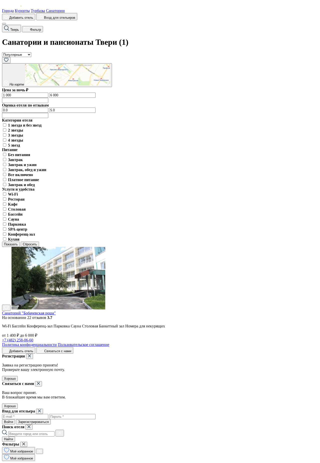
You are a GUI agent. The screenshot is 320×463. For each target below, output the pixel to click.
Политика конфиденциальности (29, 344)
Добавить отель (20, 18)
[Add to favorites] (6, 308)
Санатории (55, 11)
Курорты (22, 11)
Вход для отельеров (59, 18)
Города (8, 11)
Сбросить (30, 244)
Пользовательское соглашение (83, 344)
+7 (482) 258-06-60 (17, 340)
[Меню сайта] (4, 24)
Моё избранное (21, 451)
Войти (8, 422)
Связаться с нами (57, 351)
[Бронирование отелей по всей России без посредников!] (16, 6)
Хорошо (10, 378)
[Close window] (29, 356)
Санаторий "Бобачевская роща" (29, 313)
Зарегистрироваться (33, 422)
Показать (11, 244)
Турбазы (38, 11)
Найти (8, 439)
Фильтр (35, 30)
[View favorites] (6, 60)
